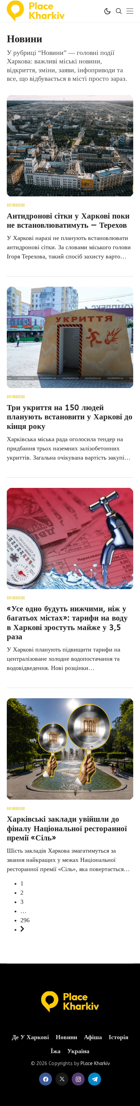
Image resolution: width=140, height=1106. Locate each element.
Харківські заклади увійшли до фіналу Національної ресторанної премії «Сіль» (67, 828)
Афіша (93, 1037)
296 (25, 920)
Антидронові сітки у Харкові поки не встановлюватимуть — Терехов (68, 220)
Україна (78, 1051)
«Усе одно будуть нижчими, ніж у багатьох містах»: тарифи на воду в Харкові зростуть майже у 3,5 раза (67, 623)
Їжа (55, 1051)
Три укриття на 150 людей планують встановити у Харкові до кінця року (70, 417)
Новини (16, 205)
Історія (118, 1037)
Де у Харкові (30, 1037)
